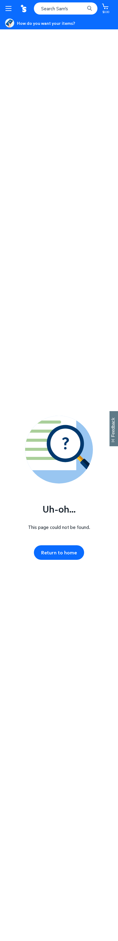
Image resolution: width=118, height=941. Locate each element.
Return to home (59, 552)
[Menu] (10, 8)
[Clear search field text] (82, 8)
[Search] (89, 8)
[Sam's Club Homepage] (24, 8)
